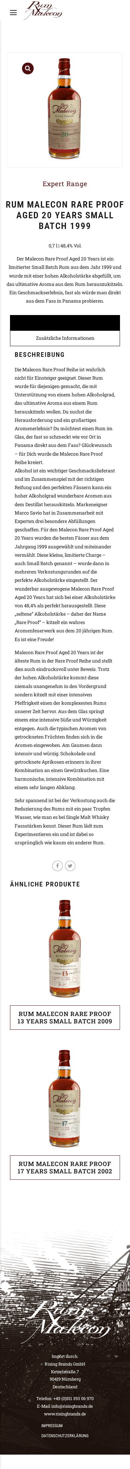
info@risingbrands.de (72, 1406)
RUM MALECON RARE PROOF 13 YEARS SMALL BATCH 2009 (65, 1017)
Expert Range (65, 183)
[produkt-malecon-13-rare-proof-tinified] (65, 950)
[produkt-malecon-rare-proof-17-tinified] (65, 1100)
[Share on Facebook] (57, 866)
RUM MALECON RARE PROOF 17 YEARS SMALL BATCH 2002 (65, 1167)
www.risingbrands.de (65, 1413)
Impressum (52, 1425)
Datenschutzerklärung (65, 1435)
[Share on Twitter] (70, 866)
